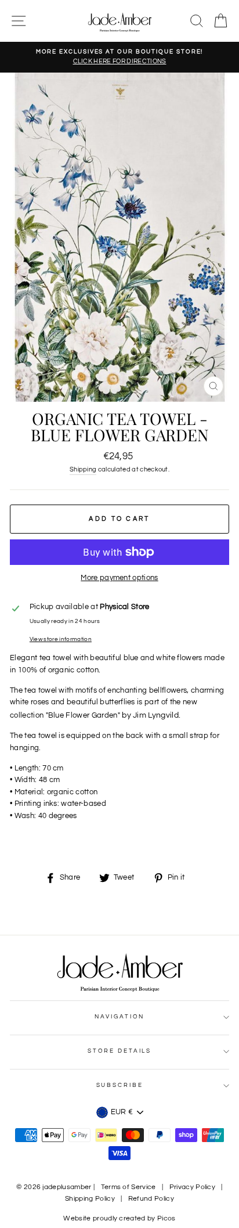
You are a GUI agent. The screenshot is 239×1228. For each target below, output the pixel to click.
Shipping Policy (90, 1198)
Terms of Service (128, 1187)
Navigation (120, 1017)
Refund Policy (151, 1198)
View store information (61, 639)
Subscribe (119, 1085)
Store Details (119, 1051)
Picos (166, 1218)
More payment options (119, 578)
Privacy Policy (192, 1187)
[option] (119, 57)
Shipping (83, 469)
